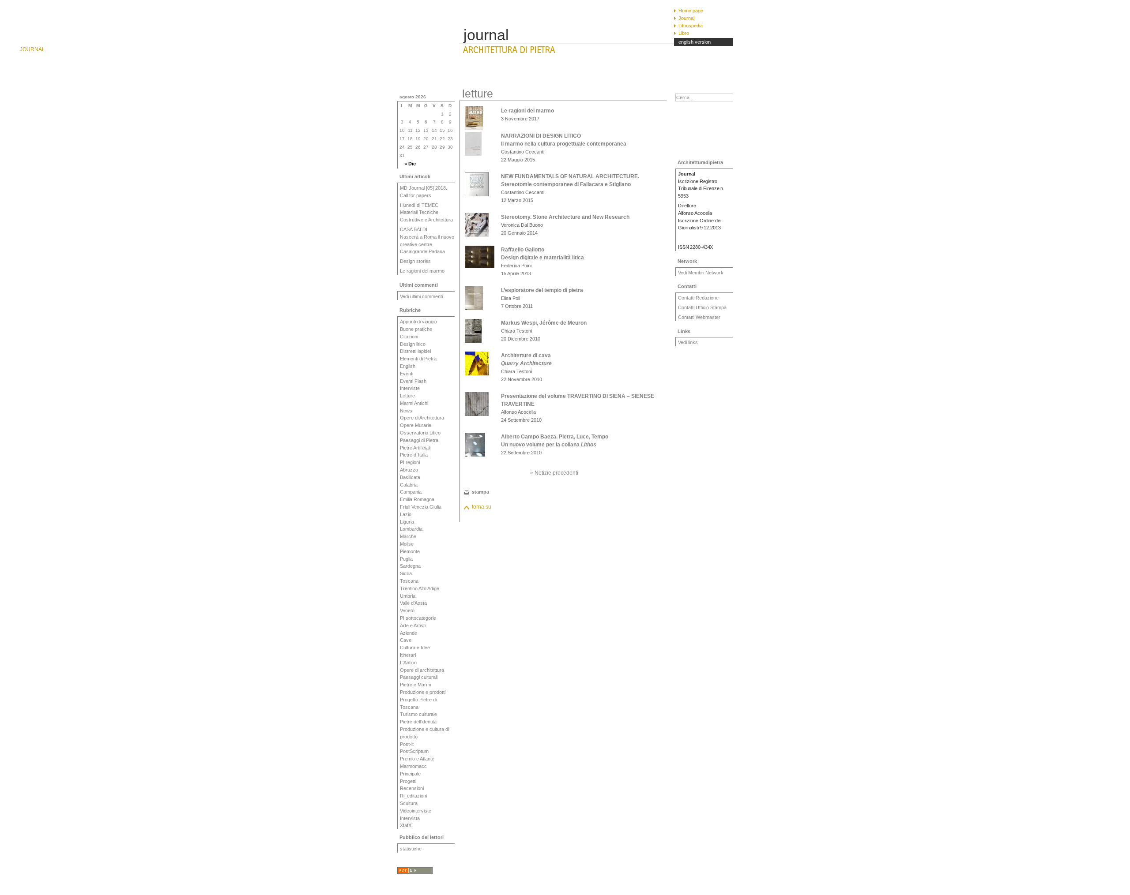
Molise (407, 544)
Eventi (406, 373)
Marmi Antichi (414, 403)
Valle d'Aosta (413, 603)
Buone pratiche (416, 329)
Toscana (409, 581)
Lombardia (411, 529)
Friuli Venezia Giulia (420, 506)
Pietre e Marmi (415, 684)
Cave (405, 640)
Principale (410, 773)
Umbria (407, 596)
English (407, 366)
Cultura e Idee (415, 647)
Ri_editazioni (413, 795)
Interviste (410, 388)
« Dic (410, 163)
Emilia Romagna (417, 499)
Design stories (415, 261)
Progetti (408, 781)
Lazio (405, 514)
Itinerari (408, 655)
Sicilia (406, 573)
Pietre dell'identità (418, 721)
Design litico (413, 344)
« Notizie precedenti (554, 473)
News (406, 410)
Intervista (410, 818)
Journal (686, 18)
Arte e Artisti (413, 625)
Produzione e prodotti (422, 692)
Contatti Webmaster (699, 317)
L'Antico (408, 662)
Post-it (407, 744)
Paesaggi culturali (418, 677)
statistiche (411, 848)
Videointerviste (415, 810)
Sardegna (410, 566)
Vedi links (688, 342)
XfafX (405, 825)
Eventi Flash (413, 381)
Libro (683, 33)
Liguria (407, 521)
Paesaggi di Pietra (419, 440)
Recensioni (412, 788)
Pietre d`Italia (414, 454)
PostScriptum (414, 751)
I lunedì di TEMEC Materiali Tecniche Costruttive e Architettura (426, 212)
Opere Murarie (415, 425)
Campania (411, 491)
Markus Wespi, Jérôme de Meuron (544, 323)
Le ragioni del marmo (422, 270)
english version (694, 42)
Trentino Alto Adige (419, 588)
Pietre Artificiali (415, 447)
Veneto (407, 610)
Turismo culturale (418, 714)
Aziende (408, 633)
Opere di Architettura (422, 417)
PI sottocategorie (418, 618)
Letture (407, 395)
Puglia (406, 559)
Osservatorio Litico (420, 432)
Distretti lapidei (415, 351)
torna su (481, 507)
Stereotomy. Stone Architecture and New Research (565, 217)
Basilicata (410, 477)
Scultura (409, 803)
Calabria (409, 484)
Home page (690, 10)
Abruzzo (409, 469)
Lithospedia (690, 25)
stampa (480, 491)
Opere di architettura (422, 670)
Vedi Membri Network (700, 272)
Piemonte (410, 551)
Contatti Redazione (698, 297)
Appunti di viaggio (418, 321)
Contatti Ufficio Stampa (702, 307)
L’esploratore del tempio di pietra (542, 290)
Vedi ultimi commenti (421, 296)
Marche (408, 536)
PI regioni (410, 462)
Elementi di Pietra (418, 358)
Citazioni (409, 336)
